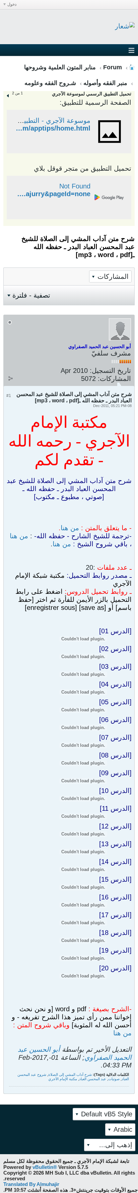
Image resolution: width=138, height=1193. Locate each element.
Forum (112, 67)
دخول (11, 4)
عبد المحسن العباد (92, 1079)
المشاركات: (114, 378)
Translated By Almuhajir (31, 1184)
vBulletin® (44, 1167)
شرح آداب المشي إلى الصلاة (70, 1074)
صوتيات (114, 1079)
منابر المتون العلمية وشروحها (60, 67)
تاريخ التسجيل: (110, 370)
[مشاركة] (10, 378)
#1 (8, 395)
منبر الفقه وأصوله (105, 83)
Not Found (74, 186)
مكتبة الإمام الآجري (62, 1079)
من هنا (70, 528)
